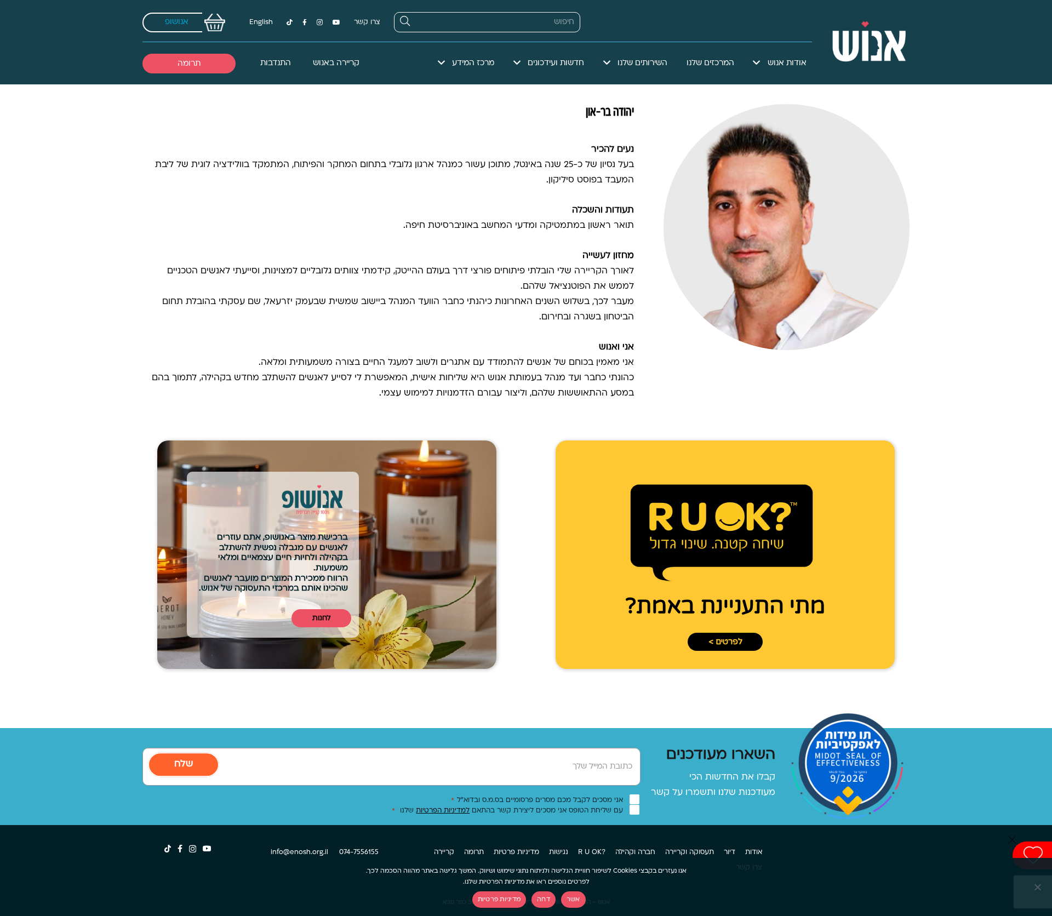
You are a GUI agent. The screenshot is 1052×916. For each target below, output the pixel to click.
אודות (753, 852)
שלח (183, 764)
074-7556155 (359, 852)
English (261, 22)
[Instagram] (320, 22)
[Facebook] (304, 22)
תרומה (474, 852)
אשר (573, 900)
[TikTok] (290, 22)
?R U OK (591, 852)
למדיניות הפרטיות (443, 811)
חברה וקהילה (635, 852)
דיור (729, 852)
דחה (543, 900)
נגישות (558, 852)
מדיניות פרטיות (516, 852)
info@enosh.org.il (299, 852)
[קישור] (863, 42)
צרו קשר (367, 22)
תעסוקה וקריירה (689, 852)
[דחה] (1038, 886)
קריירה (444, 852)
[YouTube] (336, 22)
